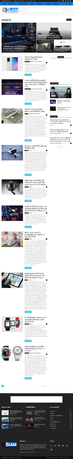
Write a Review (55, 457)
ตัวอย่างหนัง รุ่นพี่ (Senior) (58, 94)
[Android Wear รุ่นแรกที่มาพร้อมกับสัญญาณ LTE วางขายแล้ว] (12, 353)
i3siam (30, 150)
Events (23, 0)
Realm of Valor (27, 88)
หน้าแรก (3, 17)
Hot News (11, 3)
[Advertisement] (45, 10)
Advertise (31, 0)
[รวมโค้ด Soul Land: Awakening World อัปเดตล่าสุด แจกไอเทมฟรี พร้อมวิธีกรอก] (5, 419)
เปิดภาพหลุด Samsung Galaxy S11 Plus (33, 58)
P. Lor (51, 125)
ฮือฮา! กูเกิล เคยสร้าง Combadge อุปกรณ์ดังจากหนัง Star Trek (35, 235)
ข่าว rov (52, 419)
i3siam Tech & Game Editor (8, 50)
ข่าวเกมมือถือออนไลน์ (22, 3)
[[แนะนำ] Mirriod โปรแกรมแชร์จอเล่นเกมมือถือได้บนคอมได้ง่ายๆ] (45, 46)
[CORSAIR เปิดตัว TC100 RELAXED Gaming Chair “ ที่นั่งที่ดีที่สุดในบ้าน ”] (19, 38)
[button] (69, 3)
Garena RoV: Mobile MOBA (56, 415)
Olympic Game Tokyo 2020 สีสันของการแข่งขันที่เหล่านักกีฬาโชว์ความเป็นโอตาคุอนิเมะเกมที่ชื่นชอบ (60, 121)
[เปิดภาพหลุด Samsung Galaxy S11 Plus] (12, 64)
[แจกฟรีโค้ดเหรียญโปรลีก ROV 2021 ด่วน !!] (29, 426)
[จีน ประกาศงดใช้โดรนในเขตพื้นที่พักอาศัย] (12, 152)
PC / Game (47, 3)
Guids (26, 0)
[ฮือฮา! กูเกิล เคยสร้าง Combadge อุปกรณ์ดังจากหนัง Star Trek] (12, 239)
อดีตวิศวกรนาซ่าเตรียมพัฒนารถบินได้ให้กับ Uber (34, 110)
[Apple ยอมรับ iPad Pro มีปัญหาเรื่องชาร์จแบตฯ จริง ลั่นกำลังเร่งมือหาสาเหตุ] (12, 280)
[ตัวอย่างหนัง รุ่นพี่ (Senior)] (60, 92)
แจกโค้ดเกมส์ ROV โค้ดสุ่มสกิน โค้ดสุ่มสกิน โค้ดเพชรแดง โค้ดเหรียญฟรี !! (39, 412)
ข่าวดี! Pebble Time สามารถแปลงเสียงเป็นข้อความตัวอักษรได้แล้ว (35, 319)
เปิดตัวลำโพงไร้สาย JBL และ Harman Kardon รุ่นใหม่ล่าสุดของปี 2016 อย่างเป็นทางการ (36, 208)
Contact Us (61, 457)
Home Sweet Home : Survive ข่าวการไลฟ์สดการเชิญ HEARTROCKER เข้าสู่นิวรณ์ (64, 108)
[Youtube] (70, 1)
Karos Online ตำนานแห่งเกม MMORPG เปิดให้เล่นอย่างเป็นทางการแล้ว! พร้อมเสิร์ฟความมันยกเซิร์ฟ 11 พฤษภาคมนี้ (60, 139)
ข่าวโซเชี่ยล (52, 428)
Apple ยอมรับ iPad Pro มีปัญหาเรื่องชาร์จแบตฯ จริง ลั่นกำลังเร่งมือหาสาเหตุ (35, 276)
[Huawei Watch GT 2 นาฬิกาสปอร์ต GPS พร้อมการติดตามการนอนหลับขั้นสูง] (54, 31)
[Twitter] (63, 1)
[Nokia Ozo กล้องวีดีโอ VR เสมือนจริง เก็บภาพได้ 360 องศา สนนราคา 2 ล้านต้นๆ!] (12, 187)
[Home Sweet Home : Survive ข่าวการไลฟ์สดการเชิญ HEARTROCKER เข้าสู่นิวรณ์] (53, 109)
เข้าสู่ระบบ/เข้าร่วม (17, 0)
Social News (53, 424)
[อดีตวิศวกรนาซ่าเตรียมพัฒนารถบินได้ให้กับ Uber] (12, 116)
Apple (26, 280)
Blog (35, 0)
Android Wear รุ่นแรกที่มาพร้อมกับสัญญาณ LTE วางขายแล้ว (34, 349)
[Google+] (61, 1)
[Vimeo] (66, 1)
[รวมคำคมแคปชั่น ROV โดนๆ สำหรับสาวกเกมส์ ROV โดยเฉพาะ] (5, 426)
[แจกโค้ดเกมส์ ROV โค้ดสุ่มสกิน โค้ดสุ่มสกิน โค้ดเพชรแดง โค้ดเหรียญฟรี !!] (29, 412)
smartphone (27, 61)
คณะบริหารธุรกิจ (19, 457)
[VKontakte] (68, 1)
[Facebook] (59, 1)
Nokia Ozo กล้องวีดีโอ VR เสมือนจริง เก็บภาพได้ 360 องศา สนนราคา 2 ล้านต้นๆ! (35, 182)
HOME (4, 3)
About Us (56, 3)
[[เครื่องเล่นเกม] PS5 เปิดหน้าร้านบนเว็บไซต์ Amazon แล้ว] (62, 46)
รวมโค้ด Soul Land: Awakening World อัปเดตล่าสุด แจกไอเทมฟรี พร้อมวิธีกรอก (16, 419)
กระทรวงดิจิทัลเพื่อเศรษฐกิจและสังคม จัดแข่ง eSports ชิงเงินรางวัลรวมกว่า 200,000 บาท (36, 83)
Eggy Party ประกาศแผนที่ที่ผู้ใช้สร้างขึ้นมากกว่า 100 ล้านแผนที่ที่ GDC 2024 (63, 101)
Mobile (32, 3)
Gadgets (39, 3)
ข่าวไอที (39, 33)
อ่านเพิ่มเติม (28, 74)
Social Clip (53, 95)
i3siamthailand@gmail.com (30, 452)
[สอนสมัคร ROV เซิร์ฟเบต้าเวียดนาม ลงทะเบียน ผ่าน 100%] (29, 419)
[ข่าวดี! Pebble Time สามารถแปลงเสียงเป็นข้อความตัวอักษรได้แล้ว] (12, 324)
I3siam (51, 417)
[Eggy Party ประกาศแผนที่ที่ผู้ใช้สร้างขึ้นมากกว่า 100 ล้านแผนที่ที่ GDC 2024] (53, 102)
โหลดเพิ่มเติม (60, 146)
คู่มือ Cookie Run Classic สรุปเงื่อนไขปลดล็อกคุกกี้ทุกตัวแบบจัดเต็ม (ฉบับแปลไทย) (16, 412)
